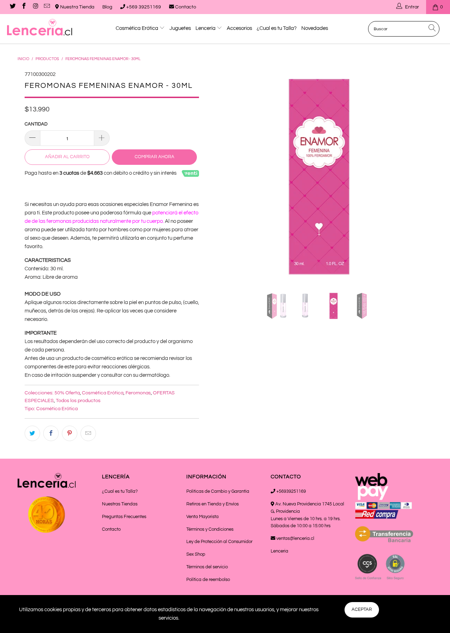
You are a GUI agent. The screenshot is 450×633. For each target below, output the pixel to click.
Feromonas (138, 392)
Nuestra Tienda (76, 7)
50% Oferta (67, 392)
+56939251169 (290, 491)
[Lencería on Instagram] (35, 7)
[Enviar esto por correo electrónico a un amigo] (88, 433)
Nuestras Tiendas (119, 504)
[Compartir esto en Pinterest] (69, 433)
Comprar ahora (154, 156)
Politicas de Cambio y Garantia (217, 491)
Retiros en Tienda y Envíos (212, 504)
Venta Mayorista (202, 516)
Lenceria (279, 551)
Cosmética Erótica (137, 28)
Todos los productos (78, 400)
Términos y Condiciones (209, 529)
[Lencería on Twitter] (12, 7)
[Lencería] (39, 27)
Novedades (314, 28)
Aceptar (362, 609)
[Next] (420, 175)
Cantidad (36, 124)
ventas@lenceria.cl (294, 538)
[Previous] (218, 175)
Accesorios (239, 28)
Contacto (185, 7)
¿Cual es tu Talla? (277, 28)
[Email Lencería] (46, 7)
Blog (107, 7)
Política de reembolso (208, 579)
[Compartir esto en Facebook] (51, 433)
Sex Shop (195, 554)
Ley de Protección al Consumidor (219, 541)
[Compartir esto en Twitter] (32, 433)
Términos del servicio (207, 566)
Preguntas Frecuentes (124, 516)
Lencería (206, 28)
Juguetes (180, 28)
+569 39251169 (143, 7)
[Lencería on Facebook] (23, 7)
